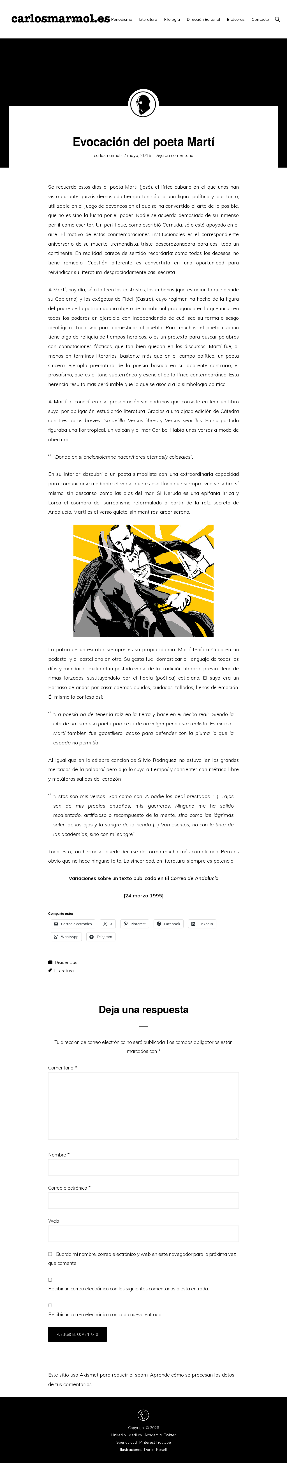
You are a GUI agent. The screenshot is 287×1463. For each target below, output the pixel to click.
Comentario (62, 1068)
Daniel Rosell (155, 1449)
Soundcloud (126, 1442)
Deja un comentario (173, 155)
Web (53, 1221)
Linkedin (118, 1435)
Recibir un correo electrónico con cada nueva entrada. (105, 1314)
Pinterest (147, 1442)
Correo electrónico (69, 1188)
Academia (153, 1435)
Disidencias (66, 962)
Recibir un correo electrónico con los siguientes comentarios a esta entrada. (128, 1288)
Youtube (164, 1442)
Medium (135, 1435)
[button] (277, 19)
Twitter (170, 1435)
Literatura (64, 970)
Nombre (59, 1155)
